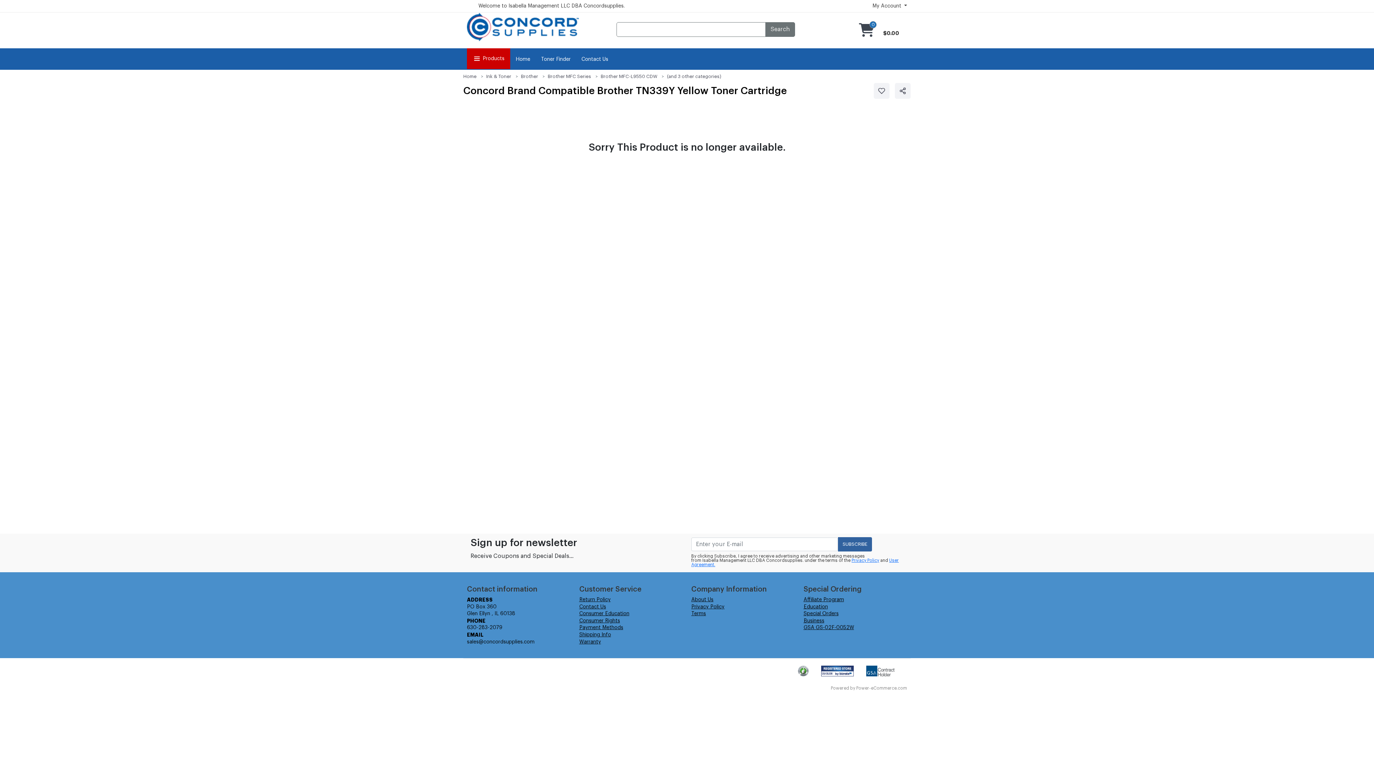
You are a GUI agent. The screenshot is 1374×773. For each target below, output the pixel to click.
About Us (702, 599)
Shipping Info (595, 634)
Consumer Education (604, 613)
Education (816, 606)
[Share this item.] (903, 91)
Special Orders (821, 613)
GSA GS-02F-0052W (829, 627)
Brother (529, 76)
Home (523, 59)
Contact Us (594, 59)
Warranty (590, 642)
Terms (698, 613)
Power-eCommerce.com (881, 688)
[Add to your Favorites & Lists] (882, 91)
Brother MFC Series (569, 76)
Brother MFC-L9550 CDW (629, 76)
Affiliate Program (824, 599)
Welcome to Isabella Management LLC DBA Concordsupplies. (551, 6)
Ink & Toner (498, 76)
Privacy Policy (865, 560)
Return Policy (595, 599)
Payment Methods (601, 627)
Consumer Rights (599, 620)
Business (814, 620)
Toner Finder (556, 59)
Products (494, 58)
